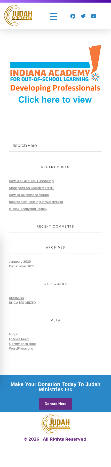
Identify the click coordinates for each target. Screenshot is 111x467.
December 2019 (21, 266)
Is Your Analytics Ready (28, 209)
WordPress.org (21, 348)
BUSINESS (16, 298)
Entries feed (19, 339)
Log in (13, 334)
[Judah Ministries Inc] (18, 15)
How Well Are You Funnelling (31, 181)
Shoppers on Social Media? (31, 188)
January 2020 (20, 261)
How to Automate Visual (29, 195)
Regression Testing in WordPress (36, 202)
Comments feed (22, 344)
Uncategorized (22, 302)
